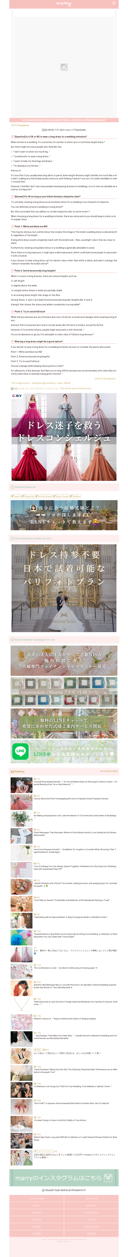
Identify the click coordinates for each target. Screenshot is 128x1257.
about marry (91, 1198)
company (36, 1219)
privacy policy (91, 1212)
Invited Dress (44, 496)
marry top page (36, 1198)
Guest (16, 496)
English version (91, 1226)
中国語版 (36, 1233)
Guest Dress (61, 496)
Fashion (76, 496)
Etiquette (29, 496)
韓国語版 (91, 1233)
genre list (91, 1205)
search (36, 1205)
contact (91, 1219)
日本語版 (36, 1226)
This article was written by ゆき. (75, 388)
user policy (36, 1212)
